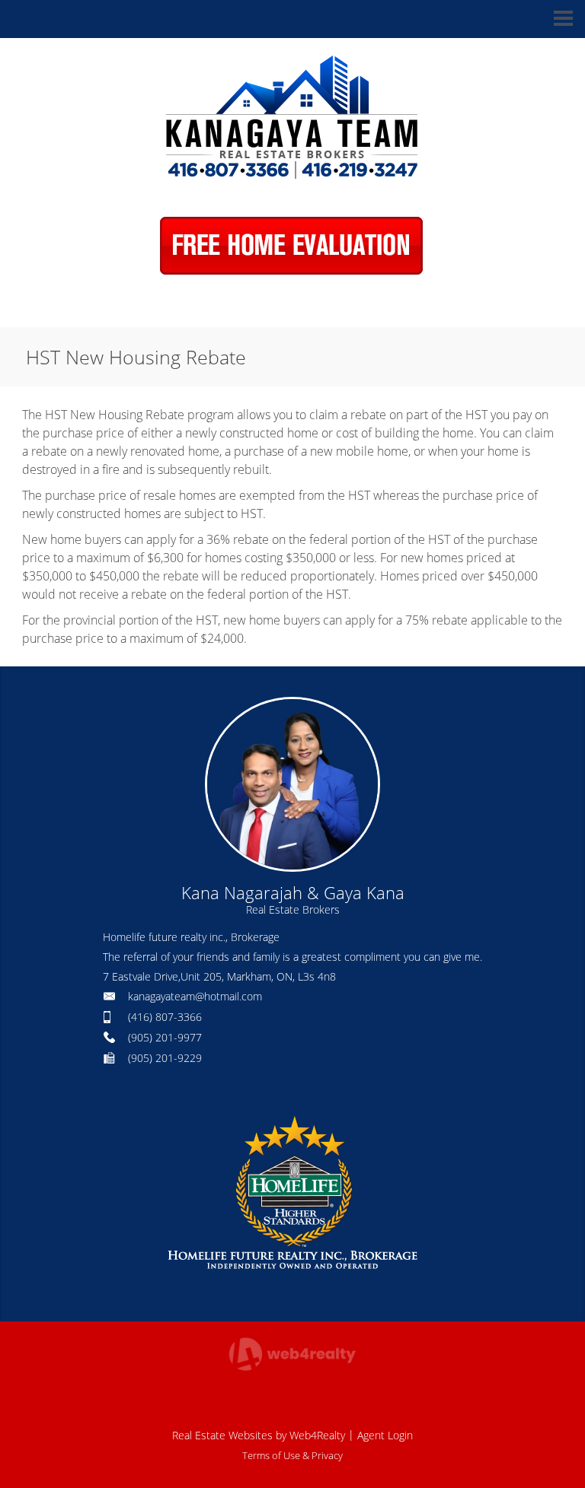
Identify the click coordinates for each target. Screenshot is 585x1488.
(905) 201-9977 (165, 1037)
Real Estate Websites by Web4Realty (258, 1435)
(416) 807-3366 (165, 1016)
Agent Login (385, 1435)
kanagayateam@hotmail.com (195, 996)
